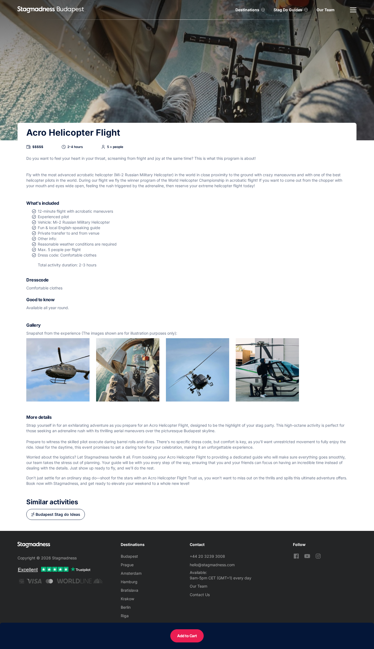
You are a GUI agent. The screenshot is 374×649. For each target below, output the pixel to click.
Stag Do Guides (288, 9)
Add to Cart (187, 635)
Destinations (247, 9)
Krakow (127, 598)
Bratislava (129, 590)
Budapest (129, 556)
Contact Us (200, 594)
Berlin (126, 607)
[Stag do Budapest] (36, 10)
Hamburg (129, 581)
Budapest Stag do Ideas (58, 514)
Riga (125, 615)
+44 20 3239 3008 (207, 556)
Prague (127, 564)
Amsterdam (131, 573)
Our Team (326, 9)
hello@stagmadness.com (212, 564)
